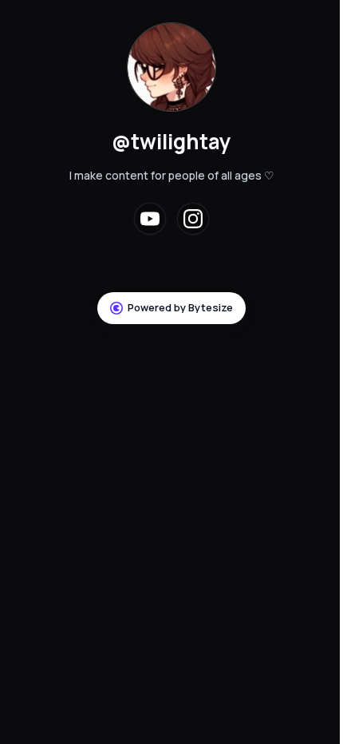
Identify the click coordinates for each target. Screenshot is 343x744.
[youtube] (150, 218)
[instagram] (193, 218)
